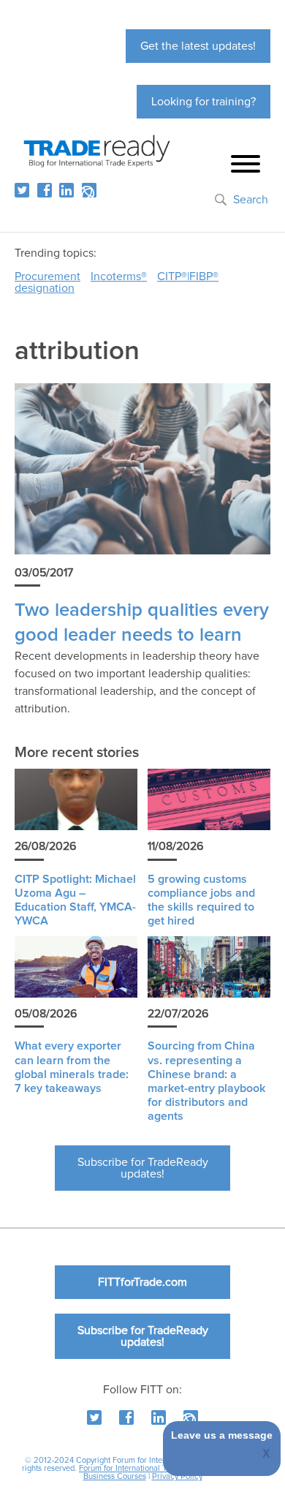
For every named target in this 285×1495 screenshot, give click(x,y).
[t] (22, 190)
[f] (44, 190)
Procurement (47, 276)
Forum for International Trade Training (146, 1468)
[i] (89, 190)
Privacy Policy (177, 1476)
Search (250, 200)
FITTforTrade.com (142, 1282)
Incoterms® (119, 276)
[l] (66, 190)
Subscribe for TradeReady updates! (142, 1168)
